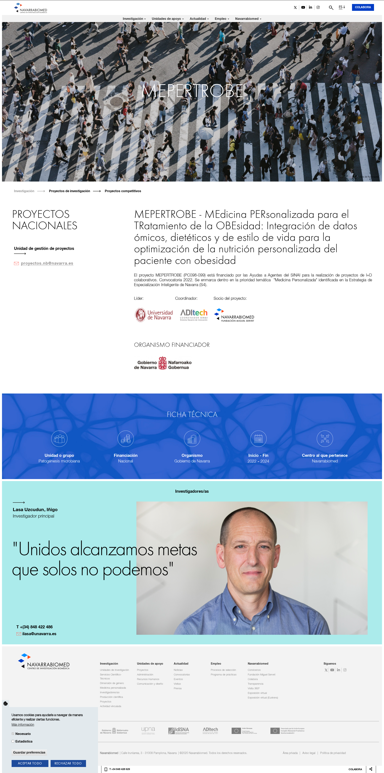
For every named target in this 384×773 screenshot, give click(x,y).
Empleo (221, 18)
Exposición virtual (257, 693)
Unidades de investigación (114, 670)
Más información (23, 725)
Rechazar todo (68, 763)
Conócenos (254, 670)
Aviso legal (308, 753)
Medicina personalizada (113, 688)
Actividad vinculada (110, 706)
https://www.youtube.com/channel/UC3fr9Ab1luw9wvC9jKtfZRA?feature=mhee (302, 7)
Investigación (133, 18)
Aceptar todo (30, 763)
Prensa (178, 688)
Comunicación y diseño (150, 684)
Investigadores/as (109, 692)
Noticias (178, 670)
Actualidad (198, 18)
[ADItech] (193, 315)
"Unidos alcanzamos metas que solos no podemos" (104, 560)
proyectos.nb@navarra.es (47, 263)
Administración (145, 674)
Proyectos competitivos (123, 191)
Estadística (23, 741)
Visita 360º (253, 688)
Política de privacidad (333, 753)
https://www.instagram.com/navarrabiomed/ (318, 7)
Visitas (177, 684)
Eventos (178, 679)
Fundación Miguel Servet (261, 674)
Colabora (363, 7)
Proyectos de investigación (69, 191)
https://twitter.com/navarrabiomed (295, 7)
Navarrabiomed (247, 18)
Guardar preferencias (29, 752)
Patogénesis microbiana (59, 461)
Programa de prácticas (223, 674)
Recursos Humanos (148, 679)
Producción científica (111, 697)
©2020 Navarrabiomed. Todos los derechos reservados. (213, 753)
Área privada (290, 753)
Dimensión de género (112, 683)
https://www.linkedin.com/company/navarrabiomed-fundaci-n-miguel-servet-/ (310, 7)
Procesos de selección (223, 670)
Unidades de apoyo (167, 18)
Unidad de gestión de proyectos (44, 249)
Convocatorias (182, 674)
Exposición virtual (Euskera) (263, 697)
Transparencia (255, 684)
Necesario (23, 734)
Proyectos (105, 701)
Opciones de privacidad (5, 703)
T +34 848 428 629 (119, 769)
